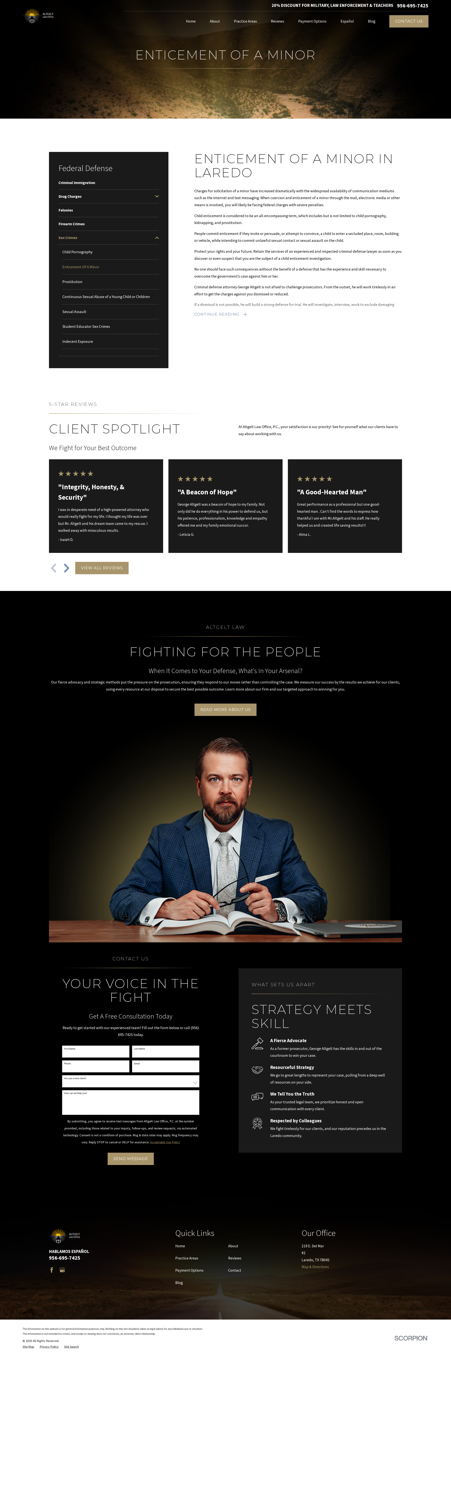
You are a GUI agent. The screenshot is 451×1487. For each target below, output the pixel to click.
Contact (234, 1270)
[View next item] (66, 568)
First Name (69, 1048)
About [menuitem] (215, 21)
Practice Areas (186, 1258)
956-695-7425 (412, 5)
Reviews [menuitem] (277, 21)
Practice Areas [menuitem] (245, 21)
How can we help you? (75, 1093)
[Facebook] (51, 1270)
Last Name (139, 1048)
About (233, 1245)
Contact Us (409, 21)
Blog (179, 1282)
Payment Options (189, 1270)
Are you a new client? (75, 1078)
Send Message (130, 1158)
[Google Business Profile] (62, 1270)
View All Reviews (102, 568)
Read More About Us (225, 709)
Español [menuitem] (347, 21)
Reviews (234, 1258)
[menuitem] (108, 182)
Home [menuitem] (191, 21)
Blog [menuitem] (371, 21)
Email (137, 1063)
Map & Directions (315, 1266)
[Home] (38, 16)
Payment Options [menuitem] (312, 21)
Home (180, 1245)
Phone (67, 1063)
